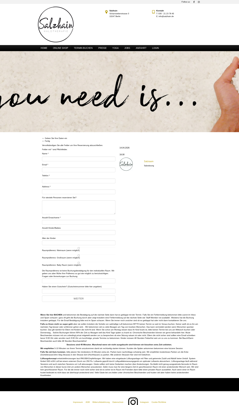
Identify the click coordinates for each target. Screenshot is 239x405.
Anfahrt (141, 48)
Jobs (127, 48)
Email (45, 165)
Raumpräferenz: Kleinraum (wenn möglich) (61, 250)
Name (45, 154)
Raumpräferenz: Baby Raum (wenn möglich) (61, 265)
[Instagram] (199, 2)
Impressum (78, 402)
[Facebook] (194, 2)
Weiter (79, 298)
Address (46, 187)
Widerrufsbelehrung (101, 402)
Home (44, 48)
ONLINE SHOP (60, 48)
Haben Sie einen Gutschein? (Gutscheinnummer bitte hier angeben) (72, 287)
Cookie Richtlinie (159, 402)
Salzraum (148, 161)
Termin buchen (83, 48)
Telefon (46, 176)
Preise (102, 48)
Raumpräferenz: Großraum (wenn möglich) (61, 258)
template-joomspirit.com (238, 366)
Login (155, 48)
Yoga (115, 48)
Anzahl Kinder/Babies (51, 228)
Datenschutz (117, 402)
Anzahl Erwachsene (51, 218)
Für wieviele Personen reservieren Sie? (59, 198)
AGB (88, 402)
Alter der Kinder (49, 238)
